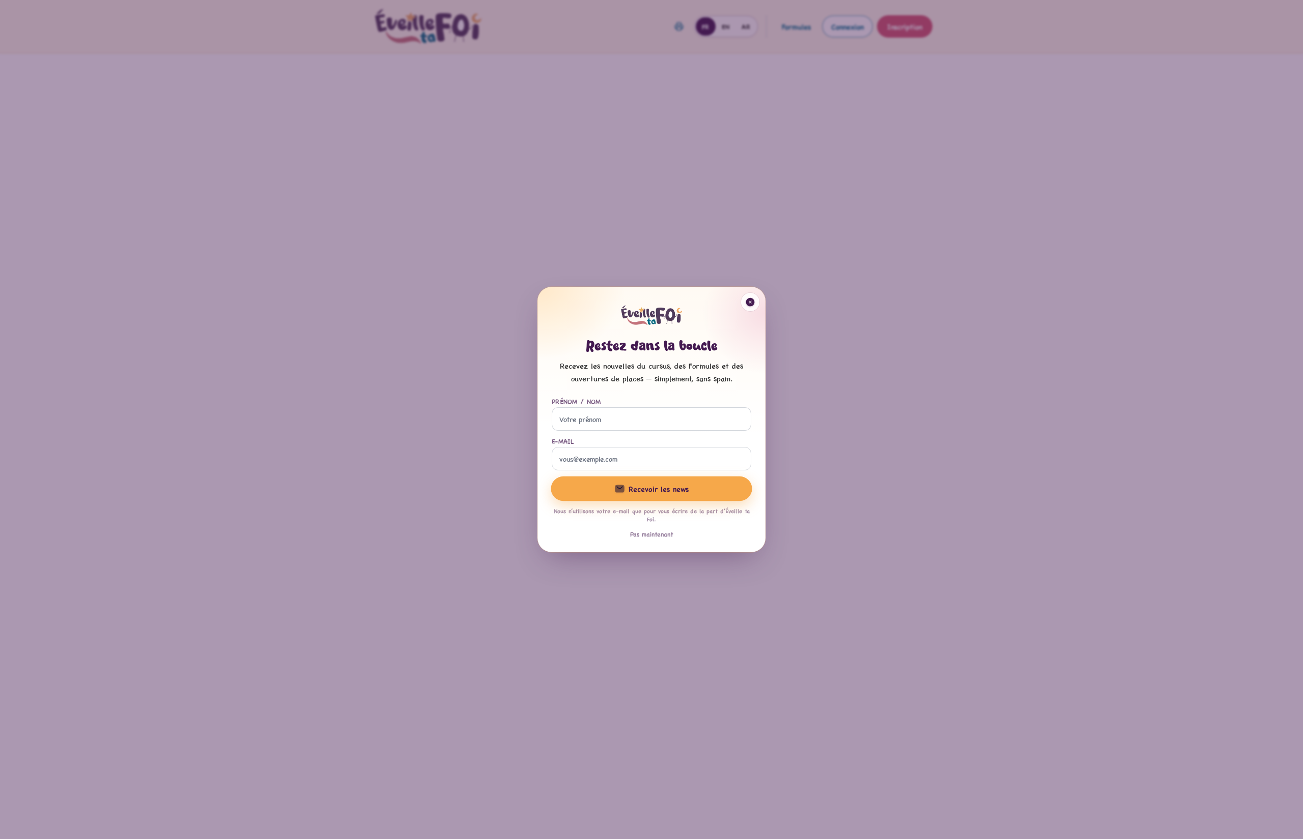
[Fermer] (750, 302)
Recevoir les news (659, 489)
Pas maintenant (651, 534)
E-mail (563, 441)
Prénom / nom (576, 401)
